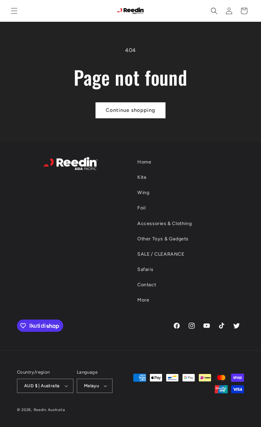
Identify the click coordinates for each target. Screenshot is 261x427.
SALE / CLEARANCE (161, 254)
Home (144, 162)
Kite (141, 177)
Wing (143, 192)
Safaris (145, 269)
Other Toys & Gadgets (163, 239)
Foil (141, 208)
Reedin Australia (49, 410)
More (143, 300)
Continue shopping (130, 110)
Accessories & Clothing (164, 223)
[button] (14, 10)
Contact (146, 285)
